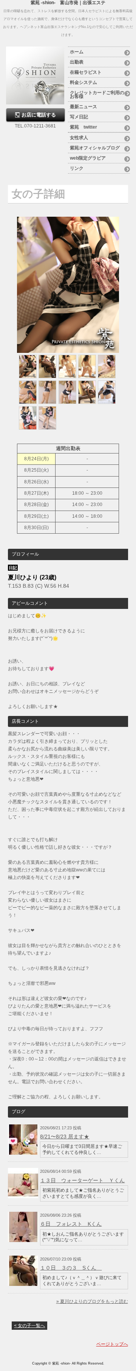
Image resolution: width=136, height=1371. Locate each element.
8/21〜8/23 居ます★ (64, 1136)
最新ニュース (83, 106)
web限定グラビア (88, 158)
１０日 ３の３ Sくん (71, 1268)
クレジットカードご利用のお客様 (97, 94)
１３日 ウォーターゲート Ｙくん (82, 1180)
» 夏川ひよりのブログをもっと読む (92, 1301)
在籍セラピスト (86, 72)
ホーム (76, 51)
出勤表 (76, 62)
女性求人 (79, 137)
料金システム (83, 82)
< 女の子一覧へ (29, 1325)
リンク (76, 168)
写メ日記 (79, 117)
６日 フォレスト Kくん (71, 1224)
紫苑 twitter (83, 127)
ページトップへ (112, 1344)
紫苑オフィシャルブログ (95, 148)
